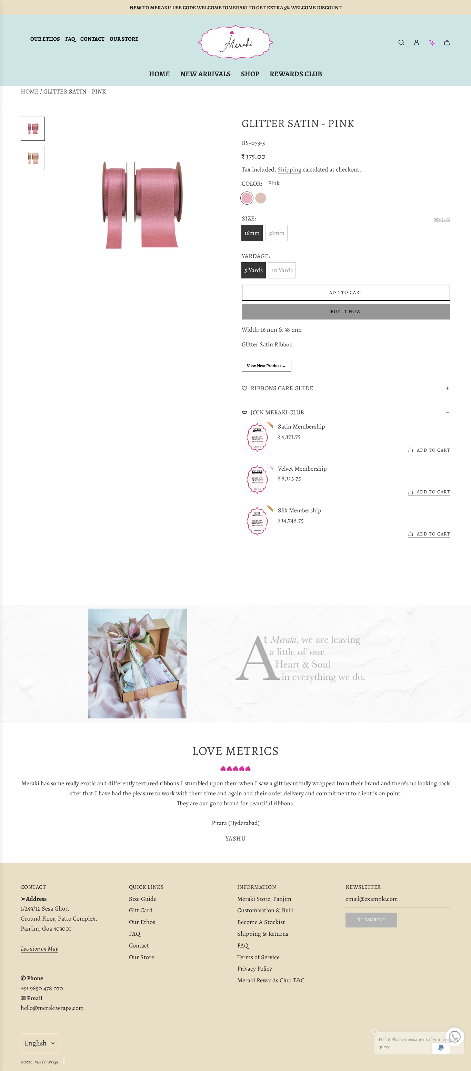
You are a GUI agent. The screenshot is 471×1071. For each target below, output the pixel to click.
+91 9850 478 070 (42, 988)
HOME (30, 91)
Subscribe (371, 919)
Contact (92, 39)
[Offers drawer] (431, 42)
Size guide (442, 219)
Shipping (289, 169)
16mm (252, 233)
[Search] (401, 42)
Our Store (124, 39)
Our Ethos (45, 39)
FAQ (70, 39)
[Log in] (416, 42)
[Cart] (446, 42)
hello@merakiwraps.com (52, 1008)
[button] (55, 206)
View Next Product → (266, 366)
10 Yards (282, 270)
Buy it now (346, 311)
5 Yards (253, 270)
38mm (276, 233)
